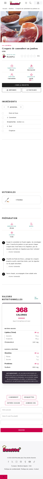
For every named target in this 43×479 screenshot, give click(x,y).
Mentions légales (23, 466)
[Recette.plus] (16, 3)
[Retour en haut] (3, 477)
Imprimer (12, 90)
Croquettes (29, 397)
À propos (14, 466)
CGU (30, 466)
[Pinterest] (21, 462)
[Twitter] (12, 462)
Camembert (13, 397)
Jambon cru (31, 403)
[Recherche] (30, 2)
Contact (36, 469)
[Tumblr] (25, 462)
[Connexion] (38, 2)
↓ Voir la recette (21, 85)
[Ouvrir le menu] (5, 3)
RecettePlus (11, 57)
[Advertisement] (21, 165)
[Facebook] (8, 462)
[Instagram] (16, 462)
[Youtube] (29, 462)
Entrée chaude (13, 403)
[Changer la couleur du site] (26, 2)
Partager (32, 90)
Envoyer (21, 430)
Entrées (11, 8)
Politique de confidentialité (12, 469)
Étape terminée (14, 252)
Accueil (5, 8)
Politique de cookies (27, 469)
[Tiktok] (34, 462)
